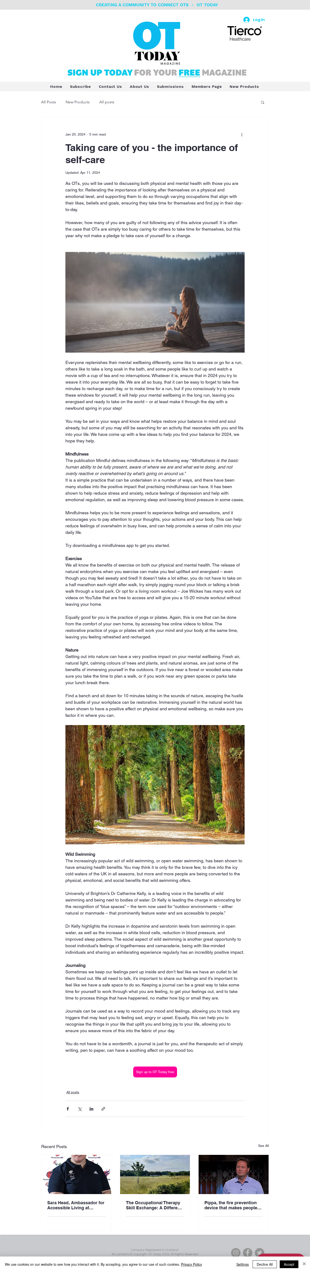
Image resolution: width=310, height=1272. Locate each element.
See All (263, 1146)
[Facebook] (247, 1252)
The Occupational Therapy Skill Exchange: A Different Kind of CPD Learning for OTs (154, 1205)
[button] (262, 102)
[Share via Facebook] (67, 1108)
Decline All (265, 1264)
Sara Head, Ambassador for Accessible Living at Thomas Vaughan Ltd (75, 1205)
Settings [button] (242, 1264)
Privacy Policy (191, 1264)
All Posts (48, 102)
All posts (106, 102)
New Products (78, 102)
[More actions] (242, 134)
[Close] (304, 1264)
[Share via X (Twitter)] (79, 1108)
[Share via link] (103, 1108)
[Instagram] (235, 1252)
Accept (289, 1264)
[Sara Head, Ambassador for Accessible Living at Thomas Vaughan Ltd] (76, 1174)
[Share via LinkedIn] (91, 1108)
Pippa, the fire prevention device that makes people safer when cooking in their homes (232, 1205)
